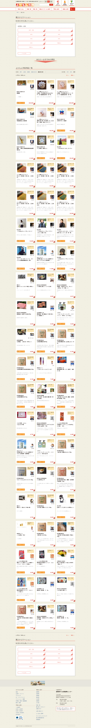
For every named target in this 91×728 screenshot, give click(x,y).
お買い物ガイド (39, 711)
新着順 (28, 72)
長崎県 (37, 695)
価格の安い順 (33, 72)
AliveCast (73, 726)
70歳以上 (59, 43)
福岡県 (37, 692)
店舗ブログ (38, 708)
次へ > (67, 75)
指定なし (31, 47)
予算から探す (56, 9)
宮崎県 (37, 701)
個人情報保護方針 (40, 717)
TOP (17, 12)
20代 (31, 34)
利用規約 (38, 719)
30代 (59, 34)
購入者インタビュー (40, 707)
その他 (37, 702)
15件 (68, 72)
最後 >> (72, 75)
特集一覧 (29, 9)
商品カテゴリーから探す (44, 9)
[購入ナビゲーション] (72, 9)
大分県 (37, 699)
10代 (59, 30)
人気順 (24, 72)
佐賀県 (37, 693)
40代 (31, 38)
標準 (48, 1)
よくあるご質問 (39, 713)
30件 (71, 72)
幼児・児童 (31, 30)
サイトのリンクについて (41, 716)
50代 (59, 38)
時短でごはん (21, 9)
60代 (31, 43)
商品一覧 (35, 9)
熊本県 (37, 697)
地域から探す (66, 9)
